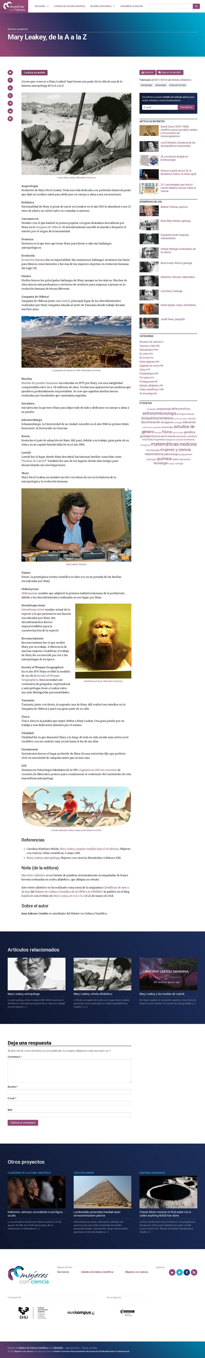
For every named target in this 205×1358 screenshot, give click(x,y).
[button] (10, 72)
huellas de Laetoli (34, 461)
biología (169, 413)
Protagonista (146, 381)
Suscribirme (186, 107)
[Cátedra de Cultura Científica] (34, 1313)
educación (189, 422)
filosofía (158, 433)
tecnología (160, 463)
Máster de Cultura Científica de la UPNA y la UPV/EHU (68, 891)
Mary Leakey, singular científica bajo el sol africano (89, 848)
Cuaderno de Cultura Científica (29, 1172)
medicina (188, 444)
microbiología (153, 450)
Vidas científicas (148, 389)
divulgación (167, 422)
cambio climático (180, 419)
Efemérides (145, 349)
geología (145, 436)
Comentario (15, 1057)
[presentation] (168, 131)
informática (148, 439)
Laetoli (65, 300)
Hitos (142, 369)
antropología (146, 85)
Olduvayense (29, 593)
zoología (179, 463)
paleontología (171, 454)
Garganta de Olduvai (48, 227)
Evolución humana (33, 259)
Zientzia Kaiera (84, 1172)
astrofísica (184, 408)
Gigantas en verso (149, 365)
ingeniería (160, 439)
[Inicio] (14, 6)
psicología (151, 459)
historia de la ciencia (163, 436)
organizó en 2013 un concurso (98, 770)
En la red (144, 357)
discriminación (150, 422)
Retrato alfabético (18, 29)
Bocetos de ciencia (150, 341)
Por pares (144, 377)
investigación (145, 445)
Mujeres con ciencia (136, 1271)
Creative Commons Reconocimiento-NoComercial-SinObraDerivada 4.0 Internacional (91, 1351)
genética (189, 432)
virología (171, 464)
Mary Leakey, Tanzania (76, 564)
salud (175, 459)
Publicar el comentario (22, 1122)
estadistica (156, 427)
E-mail (12, 1098)
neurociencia (154, 454)
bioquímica (150, 418)
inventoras (189, 439)
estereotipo (167, 427)
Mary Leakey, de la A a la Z (68, 895)
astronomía (153, 413)
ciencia (191, 418)
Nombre (13, 1087)
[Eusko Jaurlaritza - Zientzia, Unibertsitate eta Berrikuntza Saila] (127, 1313)
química (164, 458)
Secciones (63, 1271)
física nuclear (177, 433)
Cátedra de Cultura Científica (97, 1271)
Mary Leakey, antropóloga (43, 857)
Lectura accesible (34, 72)
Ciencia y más (147, 345)
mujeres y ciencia (175, 449)
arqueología (161, 85)
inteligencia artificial (174, 440)
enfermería (147, 427)
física (167, 431)
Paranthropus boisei (32, 609)
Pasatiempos (146, 373)
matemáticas (165, 444)
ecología (178, 422)
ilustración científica (186, 436)
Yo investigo (146, 393)
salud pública (184, 459)
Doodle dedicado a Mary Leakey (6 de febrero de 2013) (76, 830)
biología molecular (185, 414)
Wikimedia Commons (85, 177)
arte (174, 409)
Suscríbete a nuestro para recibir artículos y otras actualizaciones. (168, 99)
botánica (166, 418)
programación (185, 454)
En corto (143, 353)
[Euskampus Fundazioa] (81, 1313)
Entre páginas (147, 361)
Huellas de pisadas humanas (39, 383)
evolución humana (177, 85)
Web (10, 1110)
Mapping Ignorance (152, 1172)
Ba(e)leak (27, 895)
